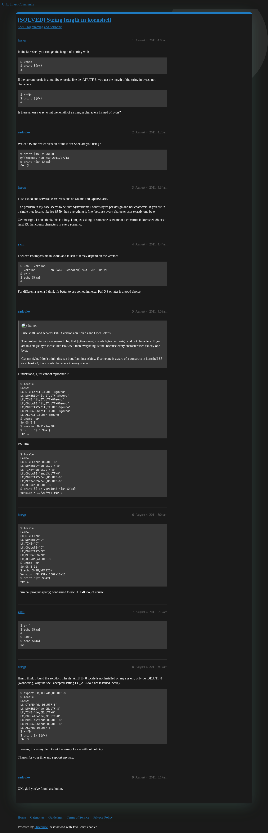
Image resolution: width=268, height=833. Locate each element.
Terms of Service (78, 817)
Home (22, 817)
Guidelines (55, 817)
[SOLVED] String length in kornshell (64, 19)
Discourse (41, 827)
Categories (37, 817)
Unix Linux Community (18, 4)
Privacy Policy (103, 817)
